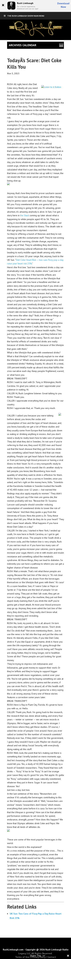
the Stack (24, 215)
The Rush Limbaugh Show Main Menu (25, 16)
